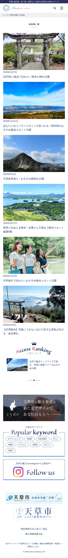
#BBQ (35, 445)
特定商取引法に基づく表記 (34, 529)
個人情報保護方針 (34, 534)
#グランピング (14, 439)
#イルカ (22, 445)
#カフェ (47, 445)
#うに (55, 439)
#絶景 (29, 439)
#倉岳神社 (42, 439)
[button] (29, 380)
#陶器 (10, 445)
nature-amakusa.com (37, 552)
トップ (5, 15)
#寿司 (10, 451)
